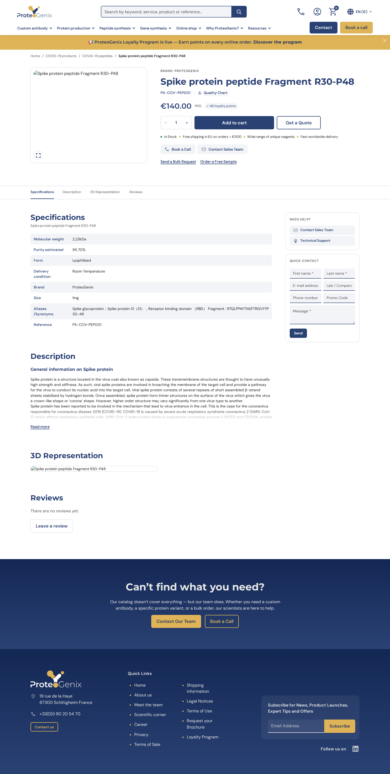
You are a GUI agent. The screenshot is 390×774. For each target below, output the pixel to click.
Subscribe (340, 726)
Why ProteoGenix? (222, 28)
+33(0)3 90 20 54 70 (60, 714)
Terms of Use (199, 711)
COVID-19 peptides (97, 56)
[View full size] (38, 155)
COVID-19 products (61, 56)
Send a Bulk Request (178, 161)
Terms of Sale (147, 744)
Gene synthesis (153, 28)
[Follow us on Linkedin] (355, 749)
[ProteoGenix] (34, 12)
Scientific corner (150, 714)
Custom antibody (32, 28)
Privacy (141, 734)
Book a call (356, 27)
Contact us (44, 727)
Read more (40, 426)
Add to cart (234, 123)
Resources (257, 28)
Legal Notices (200, 701)
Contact (323, 27)
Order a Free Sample (218, 161)
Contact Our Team (176, 621)
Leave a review (52, 526)
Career (141, 724)
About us (143, 695)
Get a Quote (299, 123)
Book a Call (221, 621)
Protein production (73, 28)
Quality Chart (216, 92)
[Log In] (317, 12)
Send (298, 333)
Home (35, 56)
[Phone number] (301, 12)
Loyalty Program (202, 737)
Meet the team (148, 705)
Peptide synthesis (115, 28)
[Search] (239, 12)
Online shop (186, 28)
